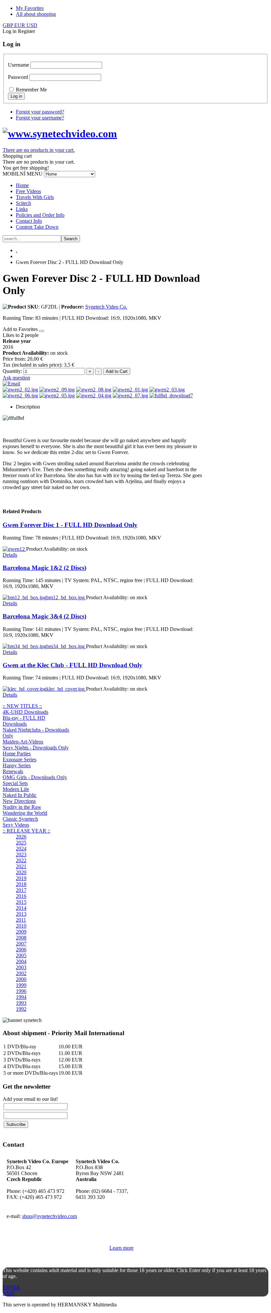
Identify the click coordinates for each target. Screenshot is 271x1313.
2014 (21, 908)
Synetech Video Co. (106, 307)
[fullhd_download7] (171, 395)
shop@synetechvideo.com (49, 1216)
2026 (21, 836)
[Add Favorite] (41, 331)
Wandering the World (25, 813)
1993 (21, 1003)
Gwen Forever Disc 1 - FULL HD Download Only (70, 524)
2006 (21, 949)
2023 (21, 854)
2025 (21, 842)
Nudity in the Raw (22, 807)
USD (31, 25)
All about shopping (36, 14)
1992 (21, 1009)
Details (10, 555)
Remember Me (31, 89)
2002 (21, 973)
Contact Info (29, 221)
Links (22, 209)
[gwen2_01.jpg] (130, 389)
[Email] (11, 383)
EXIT (9, 1293)
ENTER (11, 1287)
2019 (21, 878)
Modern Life (16, 789)
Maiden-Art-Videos (23, 741)
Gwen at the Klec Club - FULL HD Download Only (72, 665)
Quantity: (13, 371)
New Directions (19, 801)
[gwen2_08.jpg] (93, 389)
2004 (21, 961)
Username (18, 65)
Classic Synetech (20, 819)
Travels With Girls (35, 197)
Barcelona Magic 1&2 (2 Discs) (44, 567)
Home (22, 185)
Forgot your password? (40, 112)
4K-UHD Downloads (25, 712)
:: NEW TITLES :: (22, 706)
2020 (21, 872)
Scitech (23, 203)
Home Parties (17, 753)
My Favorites (30, 8)
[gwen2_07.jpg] (130, 395)
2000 (21, 979)
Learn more (121, 1248)
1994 (21, 997)
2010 (21, 926)
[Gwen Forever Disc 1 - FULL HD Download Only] (14, 549)
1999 (21, 985)
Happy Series (17, 765)
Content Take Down (37, 227)
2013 (21, 914)
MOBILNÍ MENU (23, 174)
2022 (21, 860)
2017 (21, 890)
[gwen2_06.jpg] (20, 395)
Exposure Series (19, 759)
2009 (21, 932)
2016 (21, 896)
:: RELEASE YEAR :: (26, 831)
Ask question (16, 377)
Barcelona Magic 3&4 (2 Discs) (44, 616)
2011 (21, 920)
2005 (21, 955)
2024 (21, 848)
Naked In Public (20, 795)
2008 (21, 937)
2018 (21, 884)
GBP (8, 25)
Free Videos (28, 191)
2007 (21, 943)
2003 (21, 967)
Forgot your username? (40, 117)
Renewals (13, 771)
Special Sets (15, 783)
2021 (21, 866)
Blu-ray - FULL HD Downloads (24, 721)
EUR (20, 25)
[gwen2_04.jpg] (93, 395)
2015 (21, 902)
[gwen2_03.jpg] (167, 389)
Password (18, 77)
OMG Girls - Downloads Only (35, 777)
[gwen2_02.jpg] (20, 389)
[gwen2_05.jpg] (57, 395)
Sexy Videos (16, 825)
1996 (21, 991)
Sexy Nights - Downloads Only (36, 747)
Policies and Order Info (40, 215)
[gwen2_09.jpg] (57, 389)
